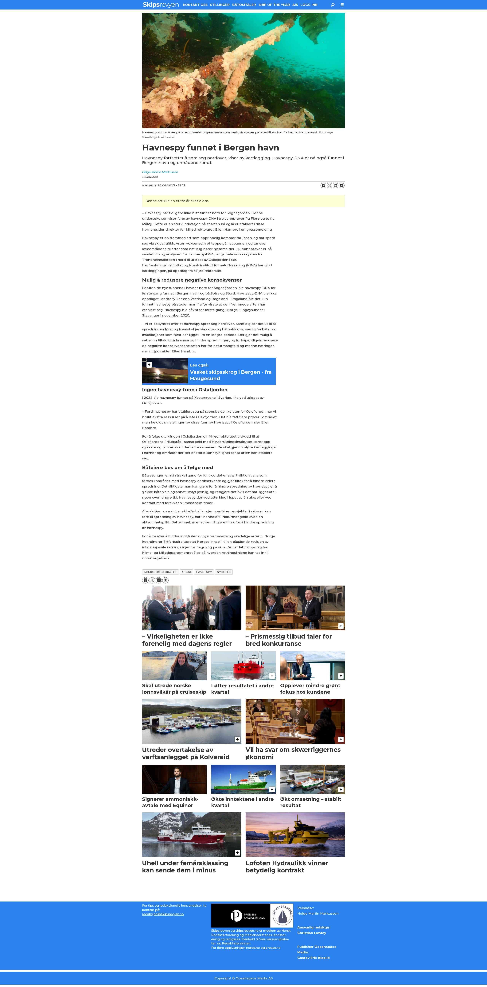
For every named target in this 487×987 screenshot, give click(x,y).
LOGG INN (309, 5)
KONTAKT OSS (195, 5)
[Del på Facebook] (323, 185)
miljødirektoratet (160, 571)
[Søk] (332, 4)
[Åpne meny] (342, 5)
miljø (186, 571)
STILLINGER (220, 5)
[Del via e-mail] (342, 185)
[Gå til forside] (161, 5)
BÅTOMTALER (244, 5)
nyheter (224, 571)
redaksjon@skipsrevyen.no (163, 914)
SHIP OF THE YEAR (274, 5)
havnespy (204, 571)
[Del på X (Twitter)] (329, 185)
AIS (295, 5)
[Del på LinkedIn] (335, 185)
